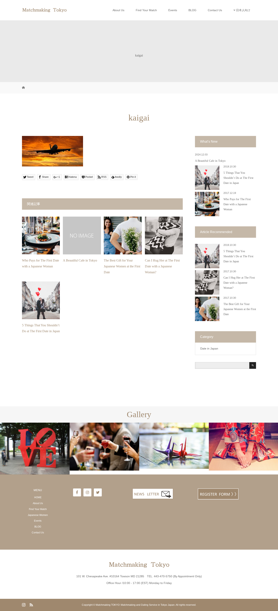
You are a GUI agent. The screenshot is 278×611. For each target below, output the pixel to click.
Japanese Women (38, 515)
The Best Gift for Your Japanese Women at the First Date (122, 266)
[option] (35, 449)
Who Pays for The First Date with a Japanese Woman (237, 204)
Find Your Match (146, 10)
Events (172, 10)
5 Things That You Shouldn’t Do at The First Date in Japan (238, 177)
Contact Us (215, 10)
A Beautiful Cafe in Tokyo (80, 260)
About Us (118, 10)
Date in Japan (209, 348)
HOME (38, 497)
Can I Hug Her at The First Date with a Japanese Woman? (162, 266)
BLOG (192, 10)
